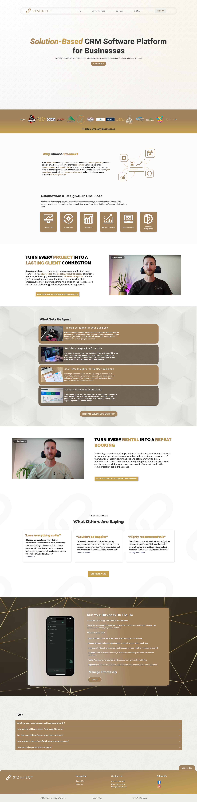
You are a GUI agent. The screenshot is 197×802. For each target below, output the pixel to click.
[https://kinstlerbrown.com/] (58, 119)
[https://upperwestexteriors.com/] (87, 119)
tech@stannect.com (119, 787)
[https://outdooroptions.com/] (156, 119)
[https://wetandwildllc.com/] (117, 119)
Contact (137, 11)
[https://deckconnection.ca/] (107, 119)
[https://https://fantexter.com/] (97, 119)
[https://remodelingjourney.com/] (127, 119)
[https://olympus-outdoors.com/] (77, 119)
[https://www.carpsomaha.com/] (28, 119)
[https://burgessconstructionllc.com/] (146, 119)
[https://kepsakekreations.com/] (38, 119)
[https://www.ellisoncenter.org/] (176, 119)
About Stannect (98, 11)
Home (78, 11)
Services (119, 11)
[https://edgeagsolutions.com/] (48, 119)
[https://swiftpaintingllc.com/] (67, 119)
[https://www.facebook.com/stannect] (175, 782)
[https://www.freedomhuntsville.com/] (136, 119)
